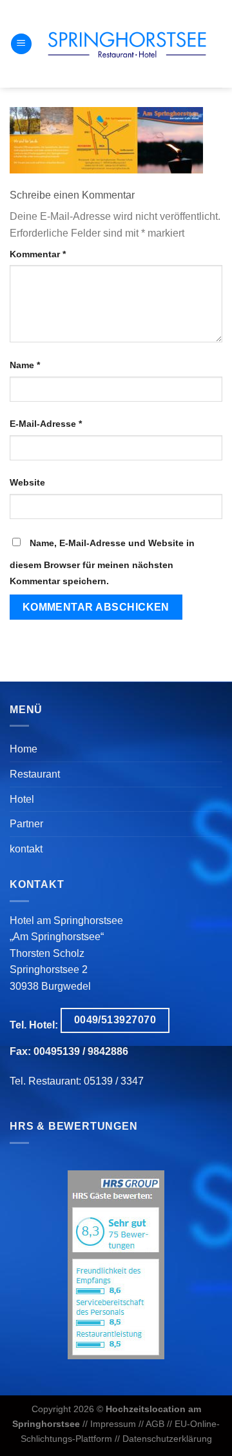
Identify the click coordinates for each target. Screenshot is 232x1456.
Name (25, 365)
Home (23, 748)
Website (27, 482)
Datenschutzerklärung (167, 1438)
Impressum (113, 1424)
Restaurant (35, 774)
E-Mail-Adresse (46, 423)
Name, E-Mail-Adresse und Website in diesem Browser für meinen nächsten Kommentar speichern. (102, 562)
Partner (26, 823)
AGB (155, 1424)
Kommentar (38, 254)
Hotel (22, 799)
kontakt (26, 848)
